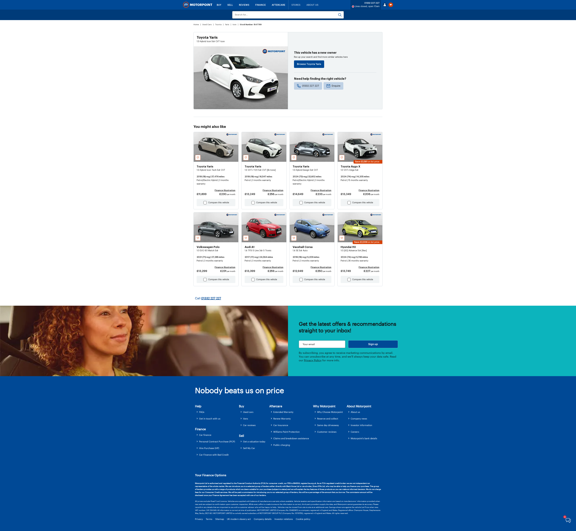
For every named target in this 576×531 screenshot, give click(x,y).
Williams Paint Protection (286, 431)
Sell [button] (241, 435)
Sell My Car (249, 448)
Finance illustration (225, 190)
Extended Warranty (283, 412)
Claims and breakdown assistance (291, 438)
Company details (263, 519)
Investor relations (283, 519)
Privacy (199, 519)
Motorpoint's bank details (364, 438)
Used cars (248, 412)
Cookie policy (303, 519)
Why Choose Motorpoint (330, 412)
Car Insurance (280, 425)
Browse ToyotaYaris (309, 64)
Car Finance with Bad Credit (214, 454)
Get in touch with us (209, 418)
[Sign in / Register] (384, 5)
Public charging (281, 445)
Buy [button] (241, 406)
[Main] (197, 5)
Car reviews (249, 425)
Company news (359, 418)
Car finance (205, 435)
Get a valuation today (254, 441)
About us (355, 412)
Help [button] (198, 406)
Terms (209, 519)
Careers (355, 431)
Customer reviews (326, 431)
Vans (245, 418)
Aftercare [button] (275, 406)
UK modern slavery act (239, 519)
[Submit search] (340, 15)
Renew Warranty (282, 418)
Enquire (336, 86)
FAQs (201, 412)
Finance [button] (200, 429)
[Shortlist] (390, 5)
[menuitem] (217, 412)
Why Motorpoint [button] (324, 406)
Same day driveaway (328, 425)
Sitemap (219, 519)
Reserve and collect (327, 418)
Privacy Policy (313, 360)
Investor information (361, 425)
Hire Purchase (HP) (209, 448)
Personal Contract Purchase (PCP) (217, 441)
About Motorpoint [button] (359, 406)
